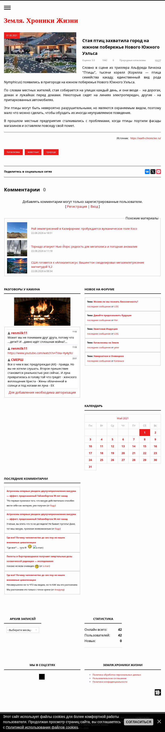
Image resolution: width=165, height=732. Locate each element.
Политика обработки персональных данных (117, 674)
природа (51, 151)
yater (116, 347)
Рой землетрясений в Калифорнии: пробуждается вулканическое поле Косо (84, 228)
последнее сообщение (99, 306)
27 (123, 460)
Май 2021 (123, 418)
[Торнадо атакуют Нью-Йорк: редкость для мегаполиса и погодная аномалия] (17, 255)
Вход (94, 206)
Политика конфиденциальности (110, 681)
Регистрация (77, 206)
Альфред (59, 589)
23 (155, 453)
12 (112, 446)
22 (144, 453)
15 (144, 446)
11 (101, 446)
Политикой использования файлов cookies (42, 727)
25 (101, 460)
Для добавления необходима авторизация (42, 392)
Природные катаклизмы (133, 60)
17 (90, 453)
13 (123, 446)
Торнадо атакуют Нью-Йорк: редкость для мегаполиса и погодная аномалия (84, 246)
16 (155, 446)
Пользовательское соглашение (109, 678)
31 (90, 467)
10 (90, 446)
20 (123, 453)
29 (144, 460)
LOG (116, 306)
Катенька (119, 361)
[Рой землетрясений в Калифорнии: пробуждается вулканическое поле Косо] (17, 237)
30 (155, 460)
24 (90, 460)
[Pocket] (158, 171)
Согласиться (138, 722)
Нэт (116, 320)
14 (133, 446)
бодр (52, 505)
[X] (153, 171)
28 (133, 460)
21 (133, 453)
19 (112, 453)
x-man (46, 566)
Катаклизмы (13, 151)
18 (101, 453)
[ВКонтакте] (147, 171)
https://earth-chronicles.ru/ (145, 138)
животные (33, 151)
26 (112, 460)
